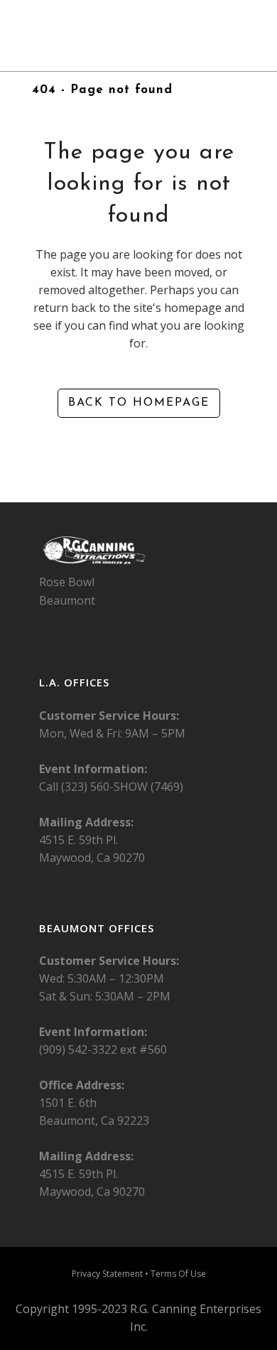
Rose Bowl (66, 582)
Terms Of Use (178, 1274)
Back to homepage (139, 403)
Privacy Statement (107, 1274)
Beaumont (67, 600)
